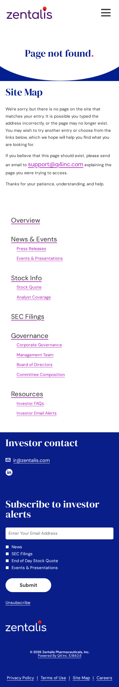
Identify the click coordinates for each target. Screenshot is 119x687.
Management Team (35, 355)
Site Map (81, 678)
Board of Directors (35, 364)
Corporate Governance (39, 345)
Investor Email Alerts (37, 413)
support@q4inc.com (55, 164)
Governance (29, 335)
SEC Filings (27, 316)
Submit (28, 585)
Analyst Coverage (34, 297)
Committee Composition (41, 374)
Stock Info (26, 278)
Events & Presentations (40, 258)
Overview (25, 220)
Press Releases (31, 248)
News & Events (34, 239)
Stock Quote (29, 287)
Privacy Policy (20, 678)
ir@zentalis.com (31, 460)
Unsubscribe (18, 602)
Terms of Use (53, 678)
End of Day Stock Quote (35, 561)
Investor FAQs (30, 403)
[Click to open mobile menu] (105, 12)
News (17, 547)
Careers (104, 678)
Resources (27, 394)
